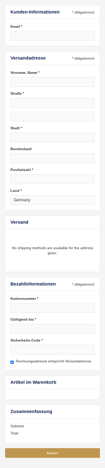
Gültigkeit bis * (23, 319)
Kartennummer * (24, 298)
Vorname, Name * (25, 72)
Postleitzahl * (21, 170)
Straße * (17, 93)
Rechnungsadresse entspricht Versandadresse (53, 361)
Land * (16, 191)
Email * (16, 26)
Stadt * (16, 128)
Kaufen (52, 453)
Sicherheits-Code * (26, 340)
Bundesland (21, 149)
